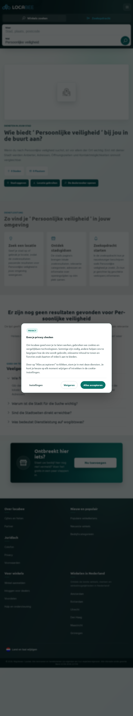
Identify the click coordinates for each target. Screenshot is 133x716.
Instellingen (36, 384)
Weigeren (69, 384)
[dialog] (66, 358)
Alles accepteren (93, 384)
